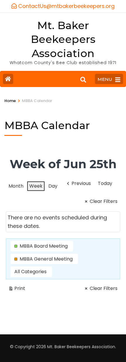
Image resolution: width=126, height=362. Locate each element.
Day (52, 186)
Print (16, 289)
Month (15, 186)
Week (35, 186)
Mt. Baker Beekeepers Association (63, 39)
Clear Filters (104, 201)
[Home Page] (8, 79)
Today (105, 183)
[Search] (83, 80)
